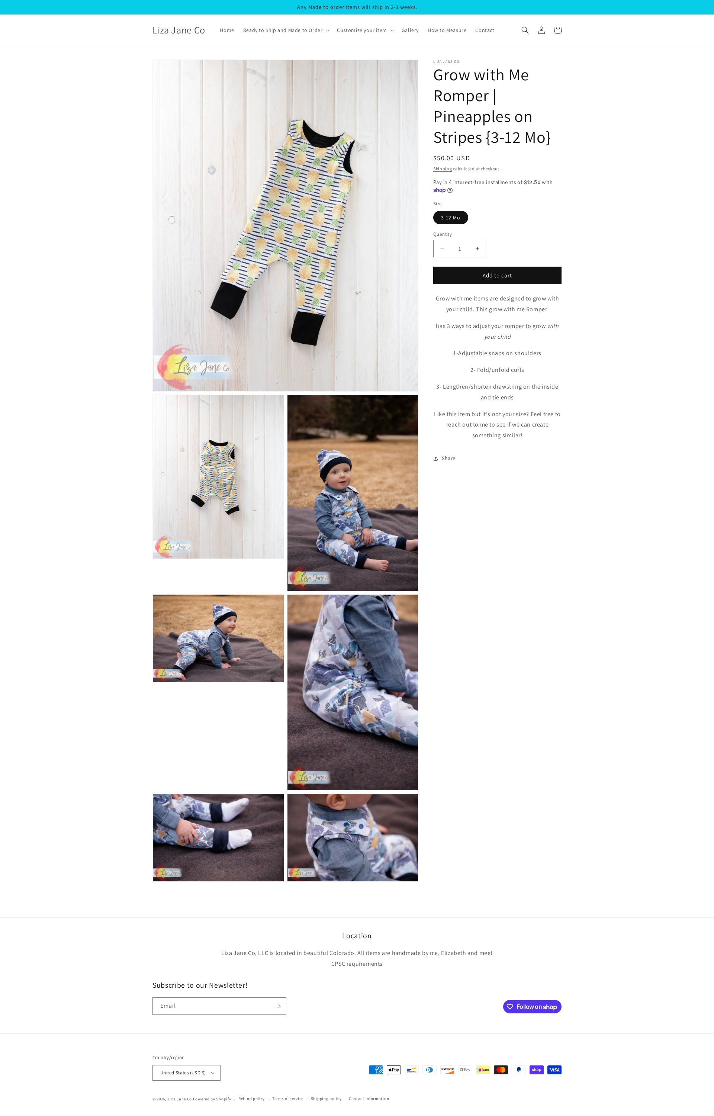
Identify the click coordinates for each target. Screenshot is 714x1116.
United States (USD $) (183, 1073)
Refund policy (251, 1098)
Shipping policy (326, 1098)
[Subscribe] (278, 1006)
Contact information (369, 1098)
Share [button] (449, 458)
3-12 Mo (450, 217)
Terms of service (287, 1098)
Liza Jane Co (180, 1098)
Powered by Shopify (212, 1098)
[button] (286, 30)
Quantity (442, 234)
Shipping (442, 168)
